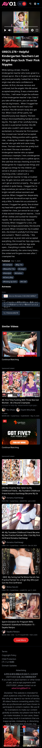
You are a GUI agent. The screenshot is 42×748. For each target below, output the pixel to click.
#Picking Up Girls (10, 281)
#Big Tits (19, 265)
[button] (5, 30)
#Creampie (7, 265)
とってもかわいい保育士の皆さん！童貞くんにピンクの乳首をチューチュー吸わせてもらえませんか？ (21, 304)
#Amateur (19, 273)
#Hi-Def (23, 281)
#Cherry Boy (8, 277)
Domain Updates (9, 665)
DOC (12, 635)
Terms (4, 651)
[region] (21, 22)
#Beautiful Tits (9, 269)
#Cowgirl (21, 269)
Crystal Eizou (15, 416)
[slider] (21, 26)
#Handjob (7, 273)
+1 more (4, 413)
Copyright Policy (9, 655)
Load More (21, 640)
